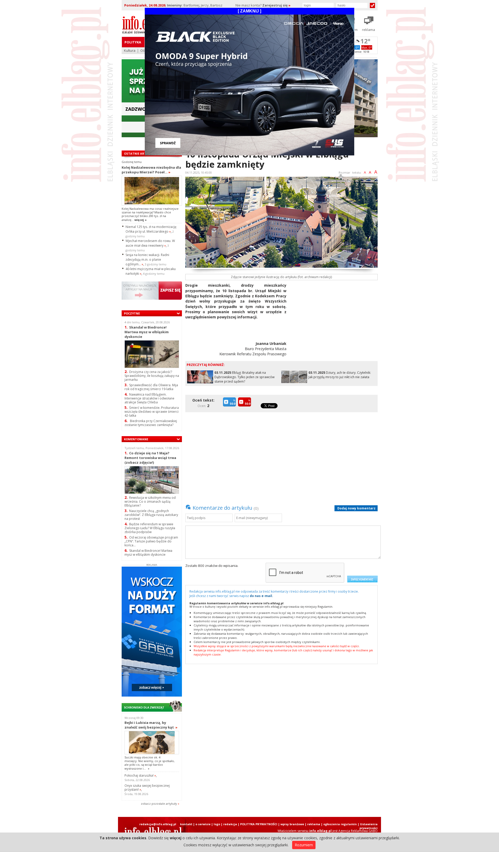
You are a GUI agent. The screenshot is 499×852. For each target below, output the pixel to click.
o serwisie (203, 824)
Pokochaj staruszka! (140, 775)
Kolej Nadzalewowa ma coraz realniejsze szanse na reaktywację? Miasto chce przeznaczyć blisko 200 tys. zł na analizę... (150, 214)
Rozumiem (304, 844)
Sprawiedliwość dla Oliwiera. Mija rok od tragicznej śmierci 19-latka (151, 387)
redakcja (230, 824)
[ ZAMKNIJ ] (249, 11)
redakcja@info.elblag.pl (157, 824)
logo (217, 824)
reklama (313, 824)
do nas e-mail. (261, 596)
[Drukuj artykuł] (341, 177)
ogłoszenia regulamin (340, 824)
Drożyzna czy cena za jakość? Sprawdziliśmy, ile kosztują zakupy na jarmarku (151, 376)
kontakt (186, 824)
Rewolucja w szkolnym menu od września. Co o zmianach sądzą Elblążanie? (150, 501)
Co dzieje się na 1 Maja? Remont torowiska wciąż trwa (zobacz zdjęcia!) (150, 457)
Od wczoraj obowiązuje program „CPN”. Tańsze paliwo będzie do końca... (151, 541)
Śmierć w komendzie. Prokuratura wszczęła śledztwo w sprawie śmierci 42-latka (151, 411)
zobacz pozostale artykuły (159, 803)
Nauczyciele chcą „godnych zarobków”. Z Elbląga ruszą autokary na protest (151, 515)
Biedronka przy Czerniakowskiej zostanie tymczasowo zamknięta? (150, 423)
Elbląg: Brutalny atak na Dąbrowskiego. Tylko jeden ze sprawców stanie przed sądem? (244, 377)
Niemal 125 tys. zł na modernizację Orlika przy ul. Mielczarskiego (151, 229)
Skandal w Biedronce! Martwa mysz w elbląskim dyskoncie (146, 332)
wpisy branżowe (292, 824)
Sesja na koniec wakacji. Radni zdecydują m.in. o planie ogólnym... (147, 259)
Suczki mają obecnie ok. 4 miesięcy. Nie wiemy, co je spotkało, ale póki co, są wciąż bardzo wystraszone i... (149, 762)
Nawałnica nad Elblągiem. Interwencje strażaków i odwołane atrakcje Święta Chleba (149, 398)
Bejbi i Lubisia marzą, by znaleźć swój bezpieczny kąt (151, 725)
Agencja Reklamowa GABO (358, 831)
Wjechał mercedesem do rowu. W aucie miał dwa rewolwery (150, 243)
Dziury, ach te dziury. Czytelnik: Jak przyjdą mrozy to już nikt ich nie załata (339, 374)
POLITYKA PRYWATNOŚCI (258, 824)
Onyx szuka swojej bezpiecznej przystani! (147, 787)
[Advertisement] (334, 319)
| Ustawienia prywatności (368, 826)
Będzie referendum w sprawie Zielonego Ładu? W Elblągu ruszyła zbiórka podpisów (149, 528)
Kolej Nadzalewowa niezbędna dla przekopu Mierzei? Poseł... (151, 169)
